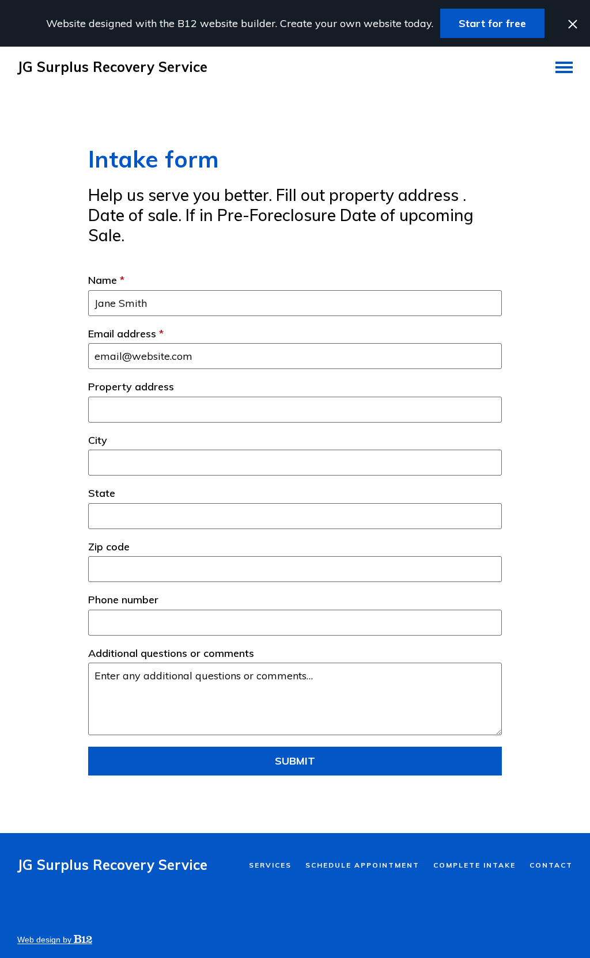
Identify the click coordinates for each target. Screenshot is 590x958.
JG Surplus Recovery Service (112, 66)
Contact (551, 865)
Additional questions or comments (171, 653)
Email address (126, 334)
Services (270, 865)
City (97, 440)
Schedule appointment (362, 865)
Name (106, 280)
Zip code (109, 547)
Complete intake (474, 865)
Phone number (123, 600)
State (101, 493)
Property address (131, 387)
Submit (295, 760)
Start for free (492, 23)
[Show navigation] (564, 66)
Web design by (45, 939)
